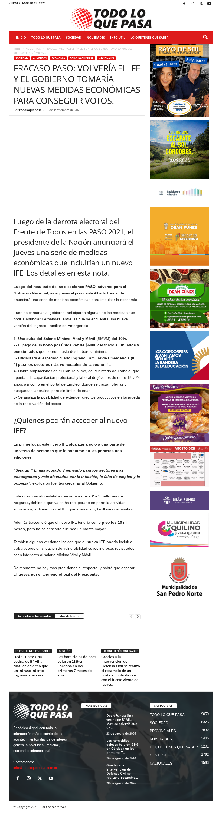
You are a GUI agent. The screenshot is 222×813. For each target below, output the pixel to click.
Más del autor (69, 616)
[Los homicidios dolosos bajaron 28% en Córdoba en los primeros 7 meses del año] (77, 638)
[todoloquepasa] (111, 19)
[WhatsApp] (43, 123)
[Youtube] (209, 4)
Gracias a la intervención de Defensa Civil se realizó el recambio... (122, 771)
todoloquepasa (30, 110)
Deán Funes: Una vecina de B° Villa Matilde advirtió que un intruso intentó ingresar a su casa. (31, 666)
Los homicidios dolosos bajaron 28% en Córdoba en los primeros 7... (122, 746)
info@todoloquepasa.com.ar (35, 768)
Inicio (21, 37)
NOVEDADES (96, 37)
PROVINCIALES (163, 731)
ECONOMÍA (58, 58)
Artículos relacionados (34, 616)
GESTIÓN (65, 651)
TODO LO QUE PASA (46, 37)
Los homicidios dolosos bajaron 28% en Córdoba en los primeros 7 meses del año (76, 666)
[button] (205, 38)
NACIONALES (106, 58)
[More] (94, 123)
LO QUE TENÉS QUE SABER (149, 37)
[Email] (68, 123)
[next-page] (138, 616)
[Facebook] (184, 4)
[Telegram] (56, 123)
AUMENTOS (33, 49)
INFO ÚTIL (117, 37)
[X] (201, 4)
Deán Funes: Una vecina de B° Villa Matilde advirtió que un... (121, 721)
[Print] (81, 123)
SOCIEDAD (73, 37)
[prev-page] (131, 616)
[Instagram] (192, 4)
